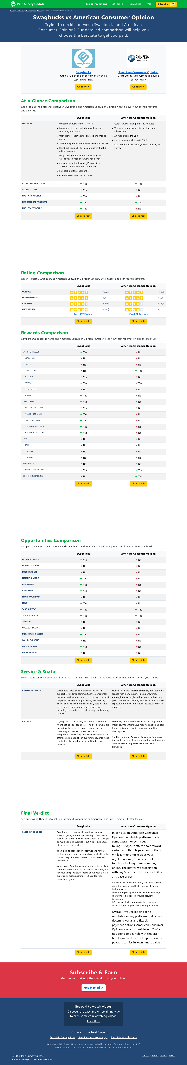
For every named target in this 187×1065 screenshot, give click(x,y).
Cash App (29, 364)
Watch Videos (29, 647)
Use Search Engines (32, 634)
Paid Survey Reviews (96, 4)
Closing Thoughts (32, 832)
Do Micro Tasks (30, 560)
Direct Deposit (31, 389)
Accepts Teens (29, 190)
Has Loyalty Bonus (32, 208)
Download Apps (30, 566)
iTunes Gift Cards (32, 420)
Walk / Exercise (30, 640)
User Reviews (29, 309)
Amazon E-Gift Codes (34, 408)
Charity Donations (33, 476)
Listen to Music (30, 578)
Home (12, 11)
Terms (172, 1056)
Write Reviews (29, 653)
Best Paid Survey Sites (62, 1037)
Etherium (29, 451)
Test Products (30, 616)
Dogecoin (29, 457)
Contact (145, 1056)
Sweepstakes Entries (33, 470)
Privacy (163, 1056)
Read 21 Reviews (138, 314)
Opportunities (30, 298)
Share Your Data (31, 597)
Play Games (28, 585)
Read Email (28, 591)
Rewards (27, 304)
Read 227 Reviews (83, 314)
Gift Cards (28, 402)
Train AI (26, 622)
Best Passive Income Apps (93, 1037)
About (154, 1056)
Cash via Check (31, 371)
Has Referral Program (34, 202)
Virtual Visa (30, 358)
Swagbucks (37, 11)
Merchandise (30, 464)
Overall (26, 292)
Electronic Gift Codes (34, 433)
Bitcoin (28, 445)
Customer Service (31, 691)
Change (82, 87)
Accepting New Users (33, 184)
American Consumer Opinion (138, 72)
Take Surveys (29, 609)
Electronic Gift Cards (34, 426)
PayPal (28, 383)
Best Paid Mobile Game (124, 1037)
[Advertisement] (93, 245)
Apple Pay (29, 377)
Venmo (28, 395)
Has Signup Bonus (31, 196)
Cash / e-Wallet (31, 352)
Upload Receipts (31, 628)
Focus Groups (29, 572)
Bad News (27, 722)
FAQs (148, 4)
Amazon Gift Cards (33, 414)
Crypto (26, 439)
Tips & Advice (134, 4)
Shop (24, 603)
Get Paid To (117, 4)
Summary (27, 124)
